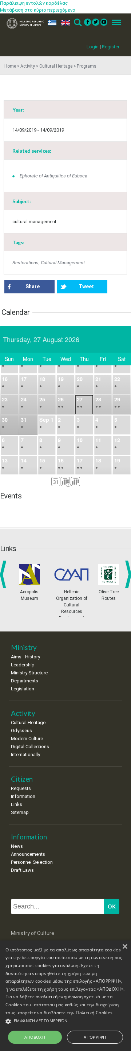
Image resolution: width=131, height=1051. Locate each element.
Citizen (22, 779)
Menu (114, 22)
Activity (27, 66)
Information (23, 796)
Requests (21, 788)
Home (10, 66)
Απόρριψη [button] (95, 1037)
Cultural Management (63, 262)
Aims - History (25, 656)
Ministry (24, 647)
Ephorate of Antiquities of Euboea (53, 175)
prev (4, 574)
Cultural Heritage (55, 66)
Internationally (25, 754)
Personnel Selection (32, 862)
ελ (50, 22)
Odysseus (21, 730)
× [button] (124, 947)
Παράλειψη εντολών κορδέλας (34, 3)
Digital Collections (30, 746)
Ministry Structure (29, 672)
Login (93, 46)
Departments (24, 680)
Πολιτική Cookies (94, 1013)
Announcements (28, 854)
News (17, 846)
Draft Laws (22, 870)
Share (32, 286)
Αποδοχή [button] (34, 1037)
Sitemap (20, 812)
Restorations (25, 262)
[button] (65, 1021)
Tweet (86, 286)
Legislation (22, 688)
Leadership (23, 664)
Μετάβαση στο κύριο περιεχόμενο (37, 10)
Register (110, 46)
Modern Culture (27, 738)
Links (16, 804)
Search (77, 22)
